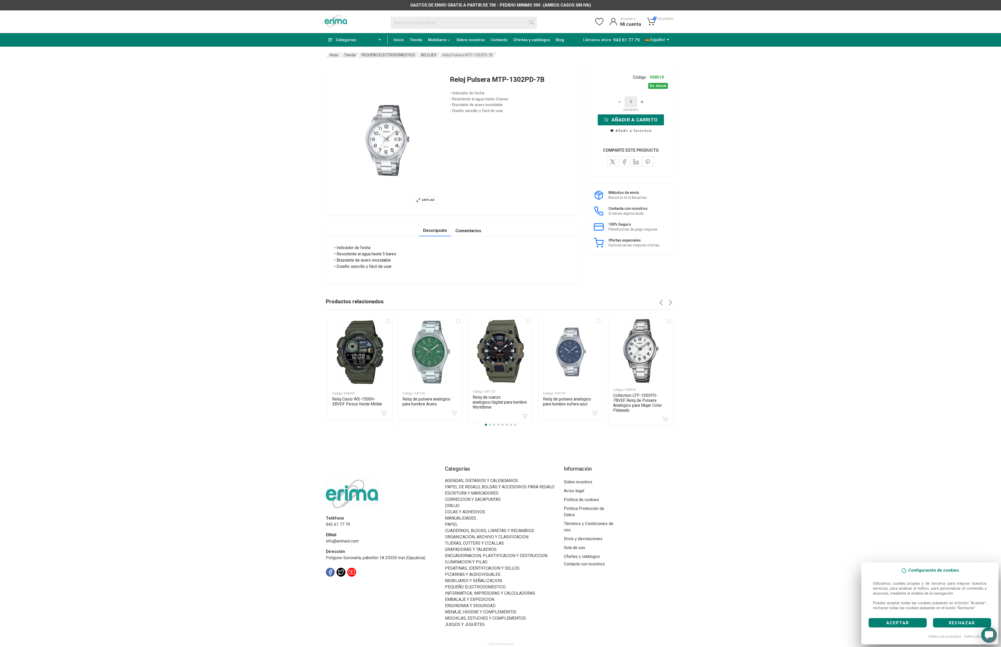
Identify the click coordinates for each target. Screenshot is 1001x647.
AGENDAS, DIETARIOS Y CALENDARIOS (481, 480)
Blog (560, 40)
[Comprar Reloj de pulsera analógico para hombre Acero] (454, 413)
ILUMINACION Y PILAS (466, 561)
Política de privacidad (945, 636)
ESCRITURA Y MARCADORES (471, 493)
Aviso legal (574, 490)
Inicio (399, 40)
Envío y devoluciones (583, 538)
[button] (387, 140)
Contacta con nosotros (584, 564)
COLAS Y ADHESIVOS (465, 511)
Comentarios (468, 230)
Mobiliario (437, 40)
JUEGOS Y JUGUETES (465, 624)
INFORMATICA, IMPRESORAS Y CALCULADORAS (490, 593)
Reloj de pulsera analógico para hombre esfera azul (567, 401)
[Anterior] (661, 302)
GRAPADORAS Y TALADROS (471, 549)
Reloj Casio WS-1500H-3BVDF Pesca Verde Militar (357, 401)
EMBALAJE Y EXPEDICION (469, 599)
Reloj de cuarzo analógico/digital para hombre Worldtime (500, 402)
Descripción (435, 230)
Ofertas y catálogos (531, 40)
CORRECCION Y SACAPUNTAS (473, 499)
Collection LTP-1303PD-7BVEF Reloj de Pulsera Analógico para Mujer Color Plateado (637, 403)
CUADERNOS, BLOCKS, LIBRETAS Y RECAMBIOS (489, 530)
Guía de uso (574, 547)
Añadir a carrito (635, 119)
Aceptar (897, 622)
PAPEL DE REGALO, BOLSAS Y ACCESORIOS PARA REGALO (499, 486)
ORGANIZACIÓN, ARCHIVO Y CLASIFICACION (486, 536)
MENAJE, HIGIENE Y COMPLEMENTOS (480, 611)
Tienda (416, 40)
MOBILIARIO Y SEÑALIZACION (473, 580)
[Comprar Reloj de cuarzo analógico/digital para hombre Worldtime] (524, 416)
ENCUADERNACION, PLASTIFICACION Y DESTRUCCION (496, 555)
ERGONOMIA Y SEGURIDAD (470, 605)
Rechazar (962, 622)
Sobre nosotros (470, 40)
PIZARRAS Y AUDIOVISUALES (472, 574)
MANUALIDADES (460, 518)
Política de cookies (978, 636)
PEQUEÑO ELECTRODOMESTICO (388, 55)
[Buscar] (532, 23)
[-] (620, 101)
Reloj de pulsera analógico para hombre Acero (426, 401)
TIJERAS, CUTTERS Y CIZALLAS (474, 543)
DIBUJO (452, 505)
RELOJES (428, 55)
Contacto (499, 40)
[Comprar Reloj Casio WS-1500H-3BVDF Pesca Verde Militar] (384, 413)
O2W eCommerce (500, 644)
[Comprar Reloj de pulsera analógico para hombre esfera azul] (594, 413)
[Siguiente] (670, 302)
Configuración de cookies (356, 583)
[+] (642, 101)
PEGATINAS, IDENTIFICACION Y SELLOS (482, 568)
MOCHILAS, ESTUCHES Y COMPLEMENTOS (485, 618)
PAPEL (451, 524)
